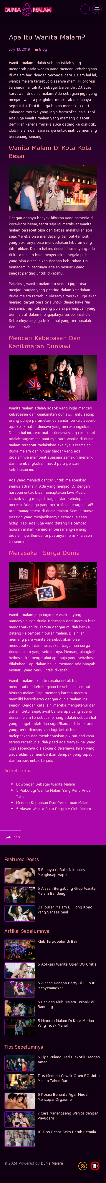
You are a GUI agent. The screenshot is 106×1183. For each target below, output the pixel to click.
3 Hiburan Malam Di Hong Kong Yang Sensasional (65, 910)
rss (82, 1166)
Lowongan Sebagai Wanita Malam (45, 784)
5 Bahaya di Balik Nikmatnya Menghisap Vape (62, 873)
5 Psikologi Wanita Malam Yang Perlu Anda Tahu (53, 793)
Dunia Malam (52, 1163)
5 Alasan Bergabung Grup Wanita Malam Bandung (67, 891)
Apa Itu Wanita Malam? (28, 9)
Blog (43, 49)
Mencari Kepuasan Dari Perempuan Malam (53, 803)
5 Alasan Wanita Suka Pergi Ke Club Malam (53, 809)
